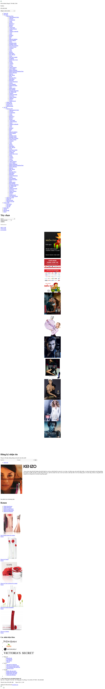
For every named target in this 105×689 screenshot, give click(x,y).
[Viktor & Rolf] (10, 650)
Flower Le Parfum (5, 631)
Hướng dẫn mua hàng (11, 671)
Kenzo (2, 536)
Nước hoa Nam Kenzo (8, 510)
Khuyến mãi (9, 658)
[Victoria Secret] (18, 654)
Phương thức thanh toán (11, 672)
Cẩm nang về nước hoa (11, 664)
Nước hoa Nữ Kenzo (8, 511)
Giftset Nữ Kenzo (7, 507)
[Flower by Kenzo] (12, 558)
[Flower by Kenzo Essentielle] (12, 606)
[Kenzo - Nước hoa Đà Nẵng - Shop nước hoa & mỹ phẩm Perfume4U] (1, 1)
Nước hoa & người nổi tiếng (12, 665)
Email (18, 460)
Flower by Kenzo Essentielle (7, 607)
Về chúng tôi (9, 659)
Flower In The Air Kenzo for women (9, 583)
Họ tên (2, 460)
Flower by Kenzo (4, 559)
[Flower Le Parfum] (12, 630)
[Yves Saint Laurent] (10, 642)
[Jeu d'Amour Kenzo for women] (12, 534)
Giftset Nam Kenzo (7, 506)
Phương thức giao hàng (11, 673)
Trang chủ (5, 462)
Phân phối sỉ (9, 660)
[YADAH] (8, 646)
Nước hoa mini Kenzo (8, 508)
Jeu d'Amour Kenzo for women (8, 535)
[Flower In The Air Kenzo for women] (12, 582)
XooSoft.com (15, 684)
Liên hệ (8, 662)
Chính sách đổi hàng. (11, 674)
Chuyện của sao (10, 668)
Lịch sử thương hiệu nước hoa (13, 667)
